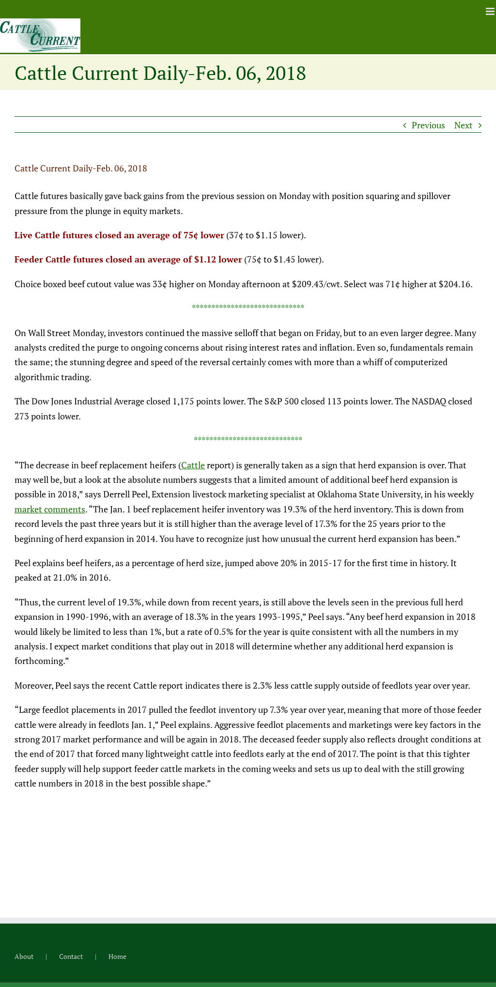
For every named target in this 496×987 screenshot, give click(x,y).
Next (463, 125)
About (24, 956)
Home (117, 956)
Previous (428, 125)
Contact (71, 956)
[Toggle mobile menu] (491, 11)
